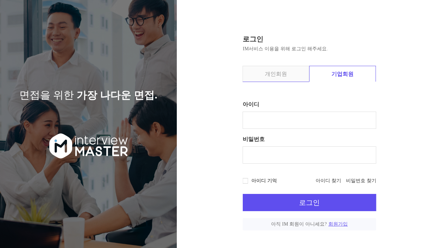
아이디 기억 (264, 180)
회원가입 (338, 224)
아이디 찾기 (328, 180)
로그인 (309, 202)
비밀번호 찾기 (361, 180)
